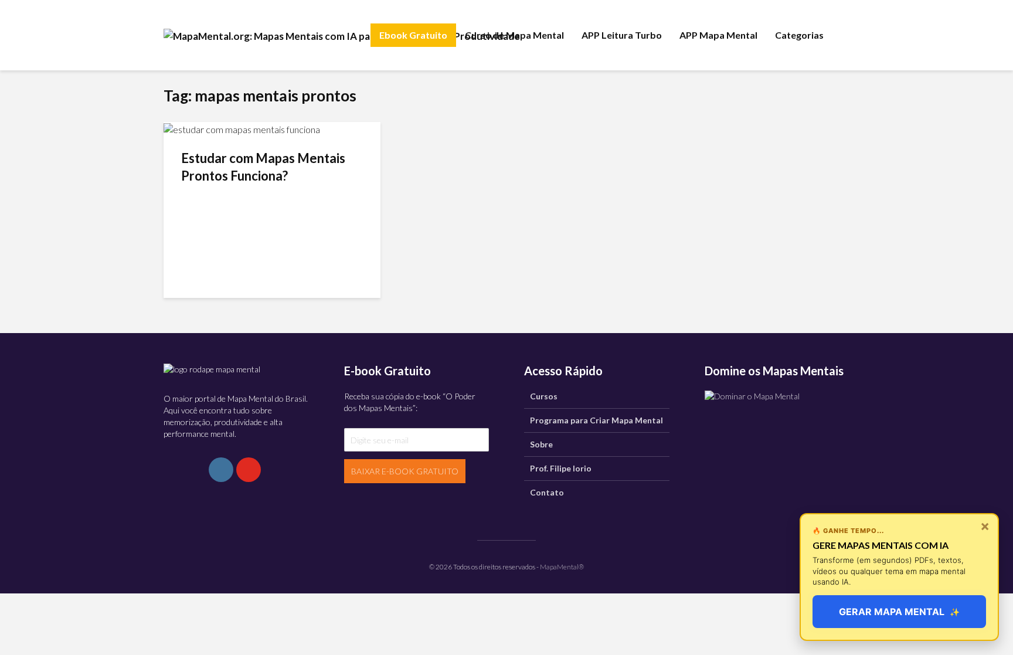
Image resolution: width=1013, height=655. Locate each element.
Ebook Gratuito (413, 34)
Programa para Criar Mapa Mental (596, 420)
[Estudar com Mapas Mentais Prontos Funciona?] (242, 128)
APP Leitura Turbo (622, 34)
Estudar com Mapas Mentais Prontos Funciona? (263, 167)
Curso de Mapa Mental (514, 34)
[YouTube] (248, 469)
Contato (547, 492)
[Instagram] (221, 469)
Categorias (799, 34)
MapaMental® (562, 566)
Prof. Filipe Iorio (561, 468)
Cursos (544, 396)
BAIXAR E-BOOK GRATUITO (404, 471)
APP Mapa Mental (718, 34)
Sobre (541, 444)
